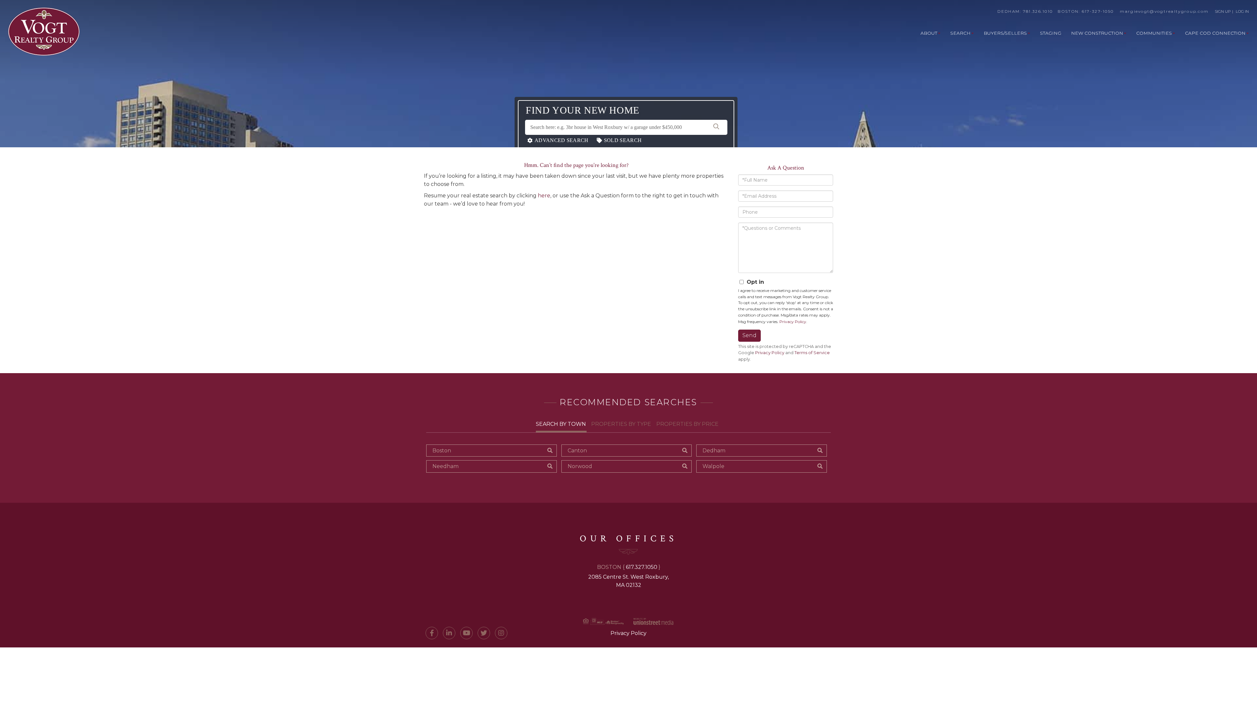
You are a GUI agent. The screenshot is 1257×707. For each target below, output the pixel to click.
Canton (577, 450)
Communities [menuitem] (1154, 33)
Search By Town (561, 424)
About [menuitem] (928, 33)
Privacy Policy (792, 321)
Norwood (580, 466)
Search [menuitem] (960, 33)
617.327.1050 (641, 567)
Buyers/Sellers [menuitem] (1005, 33)
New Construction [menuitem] (1097, 33)
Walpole (713, 466)
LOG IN (1242, 11)
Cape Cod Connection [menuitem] (1215, 33)
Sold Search (623, 140)
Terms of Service (812, 352)
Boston (441, 450)
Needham (445, 466)
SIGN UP (1223, 11)
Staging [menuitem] (1050, 33)
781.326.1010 (1038, 11)
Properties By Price (687, 424)
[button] (716, 127)
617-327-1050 (1098, 11)
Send (749, 335)
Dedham (713, 450)
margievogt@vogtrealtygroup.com (1164, 11)
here (544, 195)
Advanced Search (562, 140)
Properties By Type (621, 424)
